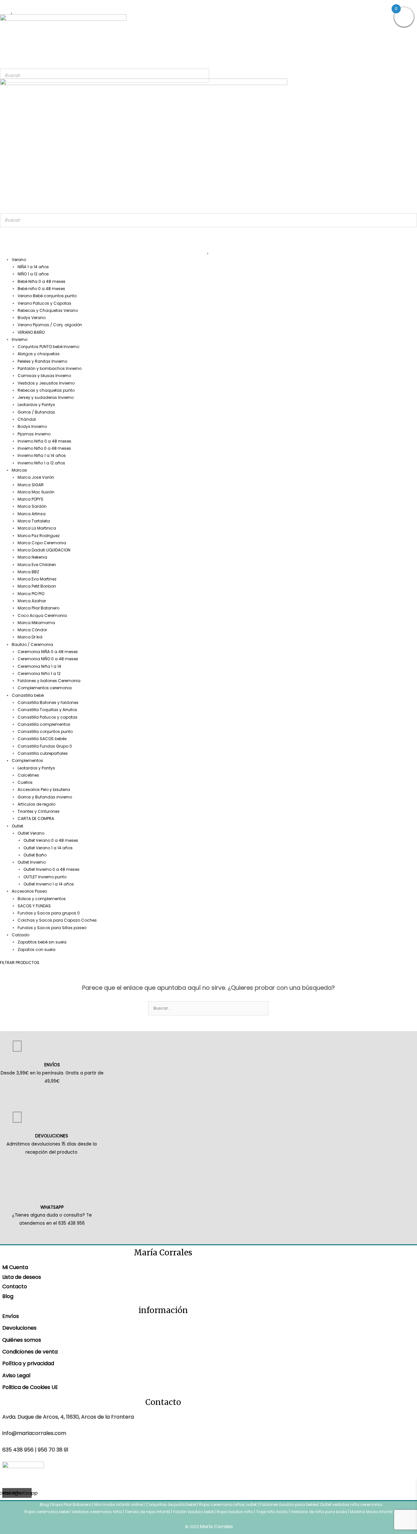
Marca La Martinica (37, 528)
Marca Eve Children (37, 564)
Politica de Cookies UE (30, 1387)
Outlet (17, 826)
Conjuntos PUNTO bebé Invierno (48, 346)
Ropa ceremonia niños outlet (228, 1504)
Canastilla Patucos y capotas (48, 717)
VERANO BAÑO (31, 332)
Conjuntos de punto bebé (171, 1504)
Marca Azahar (32, 601)
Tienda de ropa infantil (147, 1511)
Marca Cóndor (32, 630)
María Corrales (216, 1526)
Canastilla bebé (28, 695)
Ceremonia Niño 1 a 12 (39, 673)
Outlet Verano (31, 833)
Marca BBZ (28, 572)
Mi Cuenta (15, 1267)
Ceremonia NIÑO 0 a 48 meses (48, 659)
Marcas (19, 470)
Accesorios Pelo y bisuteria (44, 789)
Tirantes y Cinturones (39, 811)
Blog (7, 1296)
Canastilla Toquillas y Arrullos (47, 709)
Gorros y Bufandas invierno (45, 797)
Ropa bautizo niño (235, 1511)
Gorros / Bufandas (36, 412)
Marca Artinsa (32, 514)
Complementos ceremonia (45, 688)
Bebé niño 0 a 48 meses (41, 288)
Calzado (20, 935)
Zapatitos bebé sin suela (42, 942)
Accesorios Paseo (29, 891)
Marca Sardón (32, 506)
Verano (19, 259)
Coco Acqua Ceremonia (42, 615)
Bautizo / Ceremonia (32, 644)
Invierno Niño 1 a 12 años (41, 463)
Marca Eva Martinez (37, 579)
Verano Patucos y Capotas (44, 303)
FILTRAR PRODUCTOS (19, 962)
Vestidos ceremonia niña (97, 1511)
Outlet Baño (35, 855)
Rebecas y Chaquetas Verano (48, 310)
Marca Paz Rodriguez (39, 535)
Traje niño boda (272, 1511)
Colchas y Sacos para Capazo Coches (57, 920)
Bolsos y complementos (42, 898)
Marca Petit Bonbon (37, 586)
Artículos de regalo (36, 804)
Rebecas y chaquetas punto (46, 390)
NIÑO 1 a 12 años (33, 274)
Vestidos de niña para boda (319, 1511)
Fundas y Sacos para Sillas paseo (52, 927)
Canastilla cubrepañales (43, 753)
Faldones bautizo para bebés (289, 1504)
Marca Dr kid (30, 637)
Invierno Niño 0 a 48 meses (44, 448)
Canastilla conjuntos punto (45, 731)
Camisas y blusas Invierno (44, 375)
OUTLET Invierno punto (44, 877)
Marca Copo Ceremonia (42, 543)
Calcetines (28, 775)
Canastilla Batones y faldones (48, 702)
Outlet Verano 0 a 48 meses (50, 840)
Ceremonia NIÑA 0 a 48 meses (48, 651)
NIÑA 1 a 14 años (33, 267)
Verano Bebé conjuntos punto (47, 296)
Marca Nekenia (32, 557)
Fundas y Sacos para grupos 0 (49, 913)
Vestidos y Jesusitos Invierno (46, 383)
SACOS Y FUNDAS (34, 906)
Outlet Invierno (32, 862)
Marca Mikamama (36, 622)
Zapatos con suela (36, 949)
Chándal (27, 419)
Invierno (19, 339)
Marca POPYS (30, 499)
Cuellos (25, 782)
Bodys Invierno (32, 426)
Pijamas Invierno (34, 434)
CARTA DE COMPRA (36, 818)
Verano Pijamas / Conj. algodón (50, 325)
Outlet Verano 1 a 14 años (48, 848)
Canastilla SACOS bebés (42, 738)
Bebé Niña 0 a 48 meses (41, 281)
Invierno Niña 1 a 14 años (42, 455)
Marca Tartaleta (34, 521)
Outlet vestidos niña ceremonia (351, 1504)
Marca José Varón (36, 477)
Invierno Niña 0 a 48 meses (44, 441)
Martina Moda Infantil (371, 1511)
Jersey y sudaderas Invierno (46, 397)
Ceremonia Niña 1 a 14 (39, 666)
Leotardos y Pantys (36, 404)
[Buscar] (202, 75)
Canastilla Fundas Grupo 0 (45, 746)
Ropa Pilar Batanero (71, 1504)
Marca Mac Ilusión (36, 492)
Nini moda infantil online (119, 1504)
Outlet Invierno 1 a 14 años (48, 884)
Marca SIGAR (31, 485)
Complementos (27, 760)
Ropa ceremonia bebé (46, 1511)
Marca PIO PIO (31, 593)
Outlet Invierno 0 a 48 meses (51, 869)
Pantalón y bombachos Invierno (49, 368)
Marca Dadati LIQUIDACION (44, 550)
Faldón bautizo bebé (193, 1511)
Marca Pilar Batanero (38, 608)
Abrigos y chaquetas (39, 354)
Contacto (14, 1286)
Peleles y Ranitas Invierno (42, 361)
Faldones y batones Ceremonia (49, 680)
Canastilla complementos (44, 724)
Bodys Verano (32, 317)
